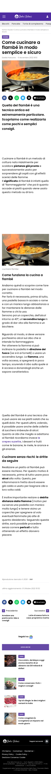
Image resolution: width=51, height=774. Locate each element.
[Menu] (3, 16)
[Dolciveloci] (23, 16)
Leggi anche (25, 647)
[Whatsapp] (16, 98)
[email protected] (9, 764)
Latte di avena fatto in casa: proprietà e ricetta (37, 616)
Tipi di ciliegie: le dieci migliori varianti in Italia (31, 702)
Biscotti (5, 23)
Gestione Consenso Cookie (13, 757)
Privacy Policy (8, 754)
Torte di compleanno (33, 23)
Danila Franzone (9, 57)
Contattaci (17, 751)
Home (4, 30)
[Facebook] (4, 98)
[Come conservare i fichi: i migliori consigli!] (10, 685)
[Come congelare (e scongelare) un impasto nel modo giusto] (10, 721)
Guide (10, 30)
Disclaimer (29, 751)
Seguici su (23, 636)
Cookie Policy (21, 754)
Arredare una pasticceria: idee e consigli (10, 618)
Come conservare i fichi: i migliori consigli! (29, 684)
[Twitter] (10, 98)
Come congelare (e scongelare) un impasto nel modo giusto (30, 721)
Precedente (12, 610)
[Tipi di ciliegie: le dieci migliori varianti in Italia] (10, 702)
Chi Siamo (6, 751)
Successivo (39, 610)
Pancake (16, 23)
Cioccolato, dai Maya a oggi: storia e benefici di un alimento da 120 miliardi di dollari (31, 664)
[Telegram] (23, 98)
